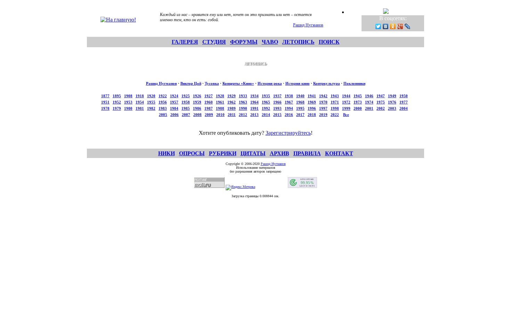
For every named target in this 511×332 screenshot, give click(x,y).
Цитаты (253, 153)
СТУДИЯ (214, 42)
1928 (220, 96)
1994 (289, 108)
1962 (231, 102)
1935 (266, 96)
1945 (358, 96)
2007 (186, 115)
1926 (197, 96)
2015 (277, 115)
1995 (300, 108)
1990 (243, 108)
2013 (254, 115)
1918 (140, 96)
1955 (151, 102)
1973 (358, 102)
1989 (231, 108)
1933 (243, 96)
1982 (151, 108)
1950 (403, 96)
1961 (220, 102)
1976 (392, 102)
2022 (335, 115)
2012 (243, 115)
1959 (197, 102)
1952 (117, 102)
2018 (312, 115)
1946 (369, 96)
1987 (208, 108)
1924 (174, 96)
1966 (277, 102)
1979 (117, 108)
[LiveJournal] (407, 26)
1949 (392, 96)
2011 (232, 115)
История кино (297, 83)
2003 (392, 108)
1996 (312, 108)
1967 (289, 102)
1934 (254, 96)
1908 (128, 96)
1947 (380, 96)
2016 (289, 115)
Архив (279, 153)
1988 (220, 108)
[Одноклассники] (393, 26)
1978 (105, 108)
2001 (369, 108)
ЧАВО (270, 42)
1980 (128, 108)
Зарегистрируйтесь (288, 133)
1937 (277, 96)
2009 (209, 115)
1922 (163, 96)
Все (346, 115)
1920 (151, 96)
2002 (380, 108)
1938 (289, 96)
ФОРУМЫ (244, 42)
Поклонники (354, 83)
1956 (163, 102)
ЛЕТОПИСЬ (298, 42)
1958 (185, 102)
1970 (323, 102)
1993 (277, 108)
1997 (323, 108)
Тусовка (212, 83)
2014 (266, 115)
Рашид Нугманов (308, 25)
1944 (346, 96)
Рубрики (222, 153)
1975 (380, 102)
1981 (140, 108)
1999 (346, 108)
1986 (197, 108)
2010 (220, 115)
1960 (208, 102)
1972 (346, 102)
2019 (323, 115)
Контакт (339, 153)
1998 (335, 108)
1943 (335, 96)
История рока (270, 83)
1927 (208, 96)
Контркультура (326, 83)
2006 (174, 115)
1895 (117, 96)
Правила (307, 153)
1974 (369, 102)
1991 (254, 108)
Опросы (192, 153)
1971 (335, 102)
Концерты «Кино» (238, 83)
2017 (300, 115)
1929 (231, 96)
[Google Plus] (400, 26)
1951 (105, 102)
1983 (163, 108)
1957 (174, 102)
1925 (185, 96)
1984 (174, 108)
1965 (266, 102)
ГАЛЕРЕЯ (185, 42)
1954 (140, 102)
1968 (300, 102)
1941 (312, 96)
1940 (300, 96)
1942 (323, 96)
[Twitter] (378, 26)
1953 (128, 102)
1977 (403, 102)
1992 (266, 108)
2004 (403, 108)
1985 (185, 108)
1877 (105, 96)
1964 (254, 102)
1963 (243, 102)
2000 (358, 108)
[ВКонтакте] (385, 26)
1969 (312, 102)
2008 (197, 115)
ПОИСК (329, 42)
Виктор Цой (190, 83)
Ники (166, 153)
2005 (163, 115)
